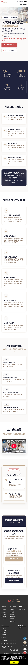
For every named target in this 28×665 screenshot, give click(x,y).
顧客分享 (3, 632)
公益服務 (3, 630)
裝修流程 (21, 606)
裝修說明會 (12, 621)
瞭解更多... (13, 659)
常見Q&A (3, 619)
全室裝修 (12, 612)
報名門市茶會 (14, 558)
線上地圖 (20, 628)
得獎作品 (3, 628)
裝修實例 (3, 637)
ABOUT (3, 606)
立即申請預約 (8, 45)
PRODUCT (13, 606)
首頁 (21, 4)
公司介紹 (3, 609)
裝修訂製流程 (22, 609)
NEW (2, 625)
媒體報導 (3, 616)
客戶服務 (20, 625)
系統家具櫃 (12, 616)
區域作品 (12, 609)
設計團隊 (3, 614)
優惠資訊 (3, 634)
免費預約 (25, 642)
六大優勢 (3, 612)
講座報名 (25, 639)
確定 (14, 662)
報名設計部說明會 (14, 580)
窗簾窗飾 (12, 614)
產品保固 (12, 619)
